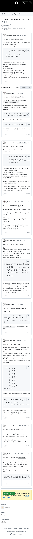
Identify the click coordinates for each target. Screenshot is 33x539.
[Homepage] (16, 2)
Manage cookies (21, 530)
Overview (7, 14)
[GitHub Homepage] (11, 534)
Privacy (10, 528)
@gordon (6, 248)
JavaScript (4, 30)
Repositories (17, 14)
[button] (30, 14)
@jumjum (6, 209)
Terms (5, 528)
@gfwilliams (22, 97)
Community (26, 528)
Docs (9, 530)
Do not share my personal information (16, 531)
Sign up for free (8, 493)
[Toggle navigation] (2, 2)
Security (15, 528)
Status (20, 528)
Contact (14, 530)
